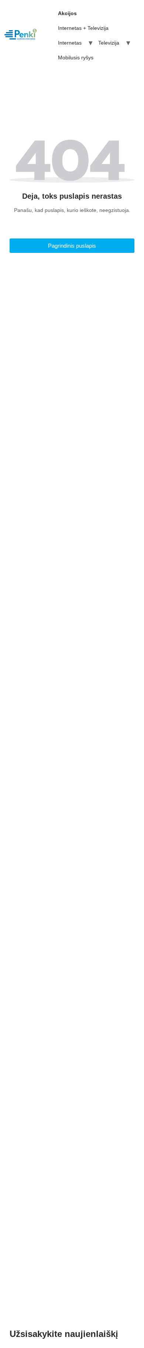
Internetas (70, 43)
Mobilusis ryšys (75, 57)
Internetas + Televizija (83, 28)
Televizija (108, 43)
